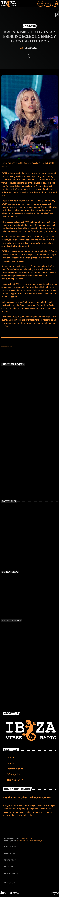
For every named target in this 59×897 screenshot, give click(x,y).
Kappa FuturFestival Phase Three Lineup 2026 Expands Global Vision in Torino (34, 558)
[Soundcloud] (10, 882)
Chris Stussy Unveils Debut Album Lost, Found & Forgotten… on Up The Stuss (28, 416)
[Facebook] (15, 882)
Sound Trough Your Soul (23, 639)
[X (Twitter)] (7, 882)
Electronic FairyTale (21, 676)
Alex (10, 347)
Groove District (19, 664)
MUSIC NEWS (29, 26)
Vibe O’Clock (18, 651)
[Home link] (8, 4)
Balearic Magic (19, 627)
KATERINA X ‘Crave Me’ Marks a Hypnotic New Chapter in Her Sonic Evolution (33, 546)
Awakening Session (14, 604)
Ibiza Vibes (9, 467)
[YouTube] (5, 882)
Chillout (9, 599)
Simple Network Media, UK (30, 841)
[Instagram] (12, 882)
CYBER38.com (25, 839)
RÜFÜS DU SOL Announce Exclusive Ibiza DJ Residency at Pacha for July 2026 (28, 473)
